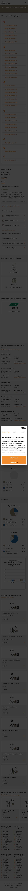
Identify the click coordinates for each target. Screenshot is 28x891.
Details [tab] (14, 432)
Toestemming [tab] (5, 432)
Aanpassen (13, 462)
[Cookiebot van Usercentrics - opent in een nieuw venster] (20, 428)
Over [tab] (23, 432)
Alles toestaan (14, 457)
